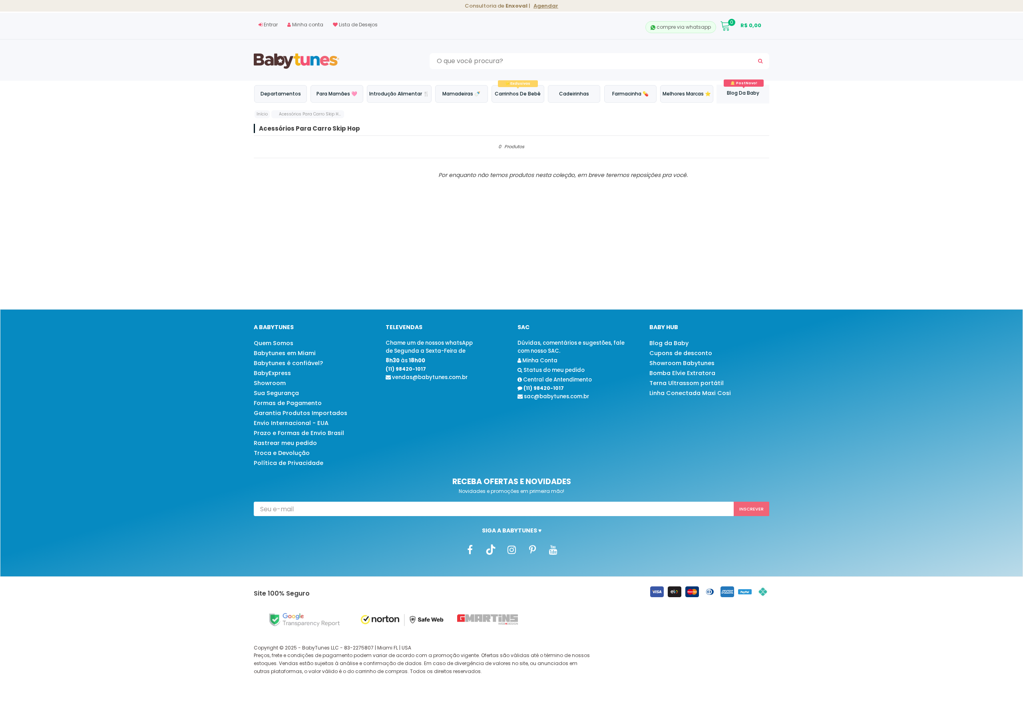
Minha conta (307, 24)
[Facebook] (470, 550)
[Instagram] (511, 550)
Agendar (545, 6)
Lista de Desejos (358, 24)
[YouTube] (553, 550)
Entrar (270, 24)
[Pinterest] (532, 550)
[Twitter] (491, 550)
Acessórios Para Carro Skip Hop (311, 114)
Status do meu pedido (553, 370)
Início (262, 114)
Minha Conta (539, 360)
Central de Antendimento (557, 379)
